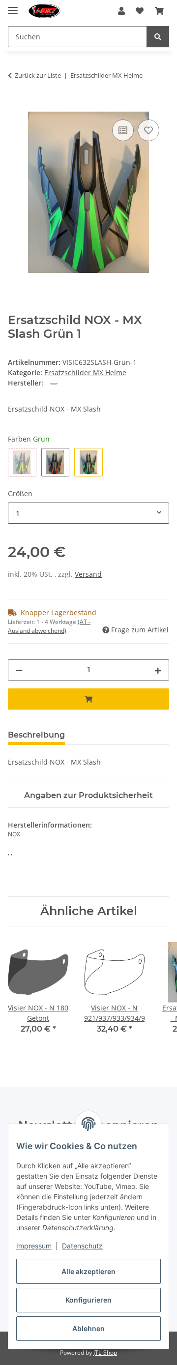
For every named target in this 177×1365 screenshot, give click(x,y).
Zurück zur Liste (38, 75)
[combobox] (88, 513)
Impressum (34, 1246)
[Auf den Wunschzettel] (148, 130)
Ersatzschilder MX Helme (85, 372)
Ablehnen (88, 1328)
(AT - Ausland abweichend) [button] (49, 626)
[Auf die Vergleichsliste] (123, 130)
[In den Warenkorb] (16, 106)
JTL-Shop (105, 1352)
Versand (88, 574)
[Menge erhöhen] (158, 670)
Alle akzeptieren (88, 1271)
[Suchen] (158, 36)
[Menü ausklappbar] (13, 6)
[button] (121, 11)
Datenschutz (82, 1246)
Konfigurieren (88, 1300)
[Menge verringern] (19, 670)
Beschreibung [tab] (36, 735)
